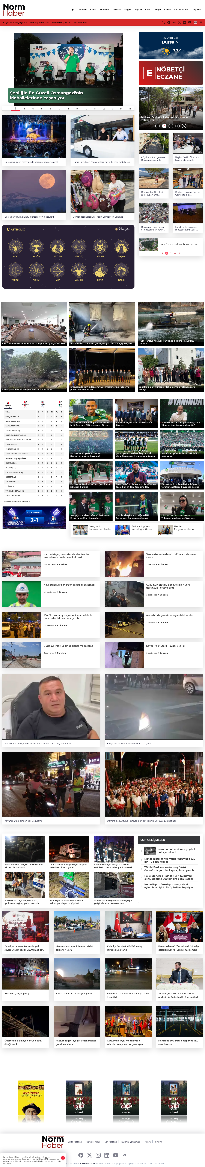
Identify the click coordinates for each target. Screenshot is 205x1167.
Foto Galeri (44, 22)
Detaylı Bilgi (31, 1122)
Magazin (196, 9)
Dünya (157, 9)
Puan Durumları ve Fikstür (17, 501)
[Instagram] (98, 1155)
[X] (89, 1155)
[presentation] (11, 1100)
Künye (148, 1142)
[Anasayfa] (72, 9)
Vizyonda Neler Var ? (30, 1067)
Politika (117, 9)
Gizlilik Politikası (75, 1142)
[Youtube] (115, 1155)
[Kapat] (63, 1158)
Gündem (82, 9)
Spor (147, 9)
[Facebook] (81, 1155)
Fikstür (68, 22)
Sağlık (127, 9)
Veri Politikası (111, 1142)
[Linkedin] (107, 1155)
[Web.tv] (195, 22)
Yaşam (138, 9)
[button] (6, 108)
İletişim (158, 1142)
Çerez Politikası (93, 1142)
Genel (167, 9)
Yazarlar (33, 22)
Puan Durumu (80, 22)
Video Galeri (57, 22)
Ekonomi (105, 9)
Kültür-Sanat (181, 9)
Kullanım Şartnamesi (130, 1142)
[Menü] (201, 22)
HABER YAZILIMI (87, 1163)
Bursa (93, 9)
